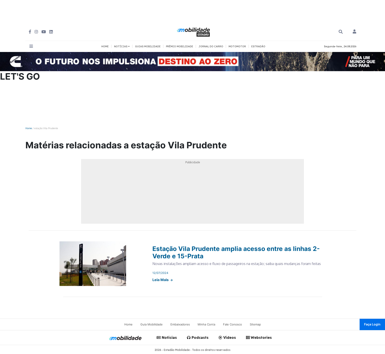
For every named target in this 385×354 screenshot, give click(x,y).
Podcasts (199, 337)
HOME (105, 46)
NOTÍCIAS (121, 46)
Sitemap (255, 324)
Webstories (261, 337)
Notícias (169, 337)
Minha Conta (206, 324)
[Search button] (341, 31)
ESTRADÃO (258, 46)
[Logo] (194, 31)
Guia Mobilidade (151, 324)
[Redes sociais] (30, 31)
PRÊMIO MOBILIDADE (179, 46)
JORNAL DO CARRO (211, 46)
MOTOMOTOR (237, 46)
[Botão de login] (354, 32)
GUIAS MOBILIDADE (148, 46)
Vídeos (229, 337)
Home (28, 128)
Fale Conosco (232, 324)
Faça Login (372, 324)
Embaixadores (180, 324)
